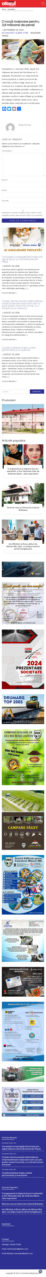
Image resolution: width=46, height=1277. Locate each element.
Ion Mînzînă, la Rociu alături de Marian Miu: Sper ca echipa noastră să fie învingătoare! (23, 546)
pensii (5, 35)
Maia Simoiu (25, 124)
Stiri (25, 32)
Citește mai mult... (10, 339)
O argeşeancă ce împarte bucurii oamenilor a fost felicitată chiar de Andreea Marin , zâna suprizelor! (23, 471)
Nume (5, 180)
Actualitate (8, 32)
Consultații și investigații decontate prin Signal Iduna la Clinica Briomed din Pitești (21, 1147)
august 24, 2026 (12, 312)
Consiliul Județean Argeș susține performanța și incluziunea (19, 349)
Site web (5, 200)
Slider (18, 32)
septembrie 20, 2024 (14, 30)
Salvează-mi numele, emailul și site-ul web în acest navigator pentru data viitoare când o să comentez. (22, 213)
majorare (36, 32)
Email (4, 190)
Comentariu (7, 151)
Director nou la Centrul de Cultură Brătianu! (23, 508)
